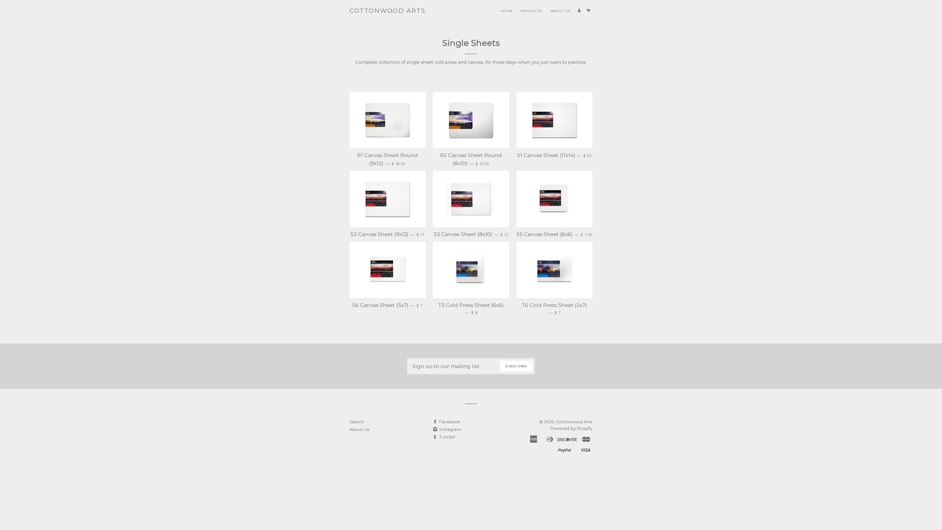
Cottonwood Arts (388, 10)
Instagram (449, 429)
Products (531, 11)
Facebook (449, 421)
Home (506, 11)
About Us (561, 11)
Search (357, 421)
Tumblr (447, 437)
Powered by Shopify (571, 428)
